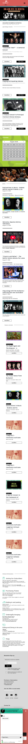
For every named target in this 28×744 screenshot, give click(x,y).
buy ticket (21, 61)
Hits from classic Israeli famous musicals (11, 87)
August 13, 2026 (12, 223)
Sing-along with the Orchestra (10, 298)
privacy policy (16, 669)
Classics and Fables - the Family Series (13, 264)
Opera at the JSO (9, 439)
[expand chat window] (20, 709)
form (3, 582)
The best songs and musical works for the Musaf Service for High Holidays (13, 57)
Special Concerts (15, 118)
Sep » (23, 142)
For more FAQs (6, 646)
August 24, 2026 (13, 189)
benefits (6, 586)
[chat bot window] (11, 725)
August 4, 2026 (14, 258)
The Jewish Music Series (17, 51)
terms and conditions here (11, 621)
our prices (11, 595)
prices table (19, 584)
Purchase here (8, 684)
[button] (26, 711)
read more (7, 61)
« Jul (4, 142)
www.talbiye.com (11, 631)
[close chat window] (21, 709)
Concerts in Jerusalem (7, 51)
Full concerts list (20, 163)
